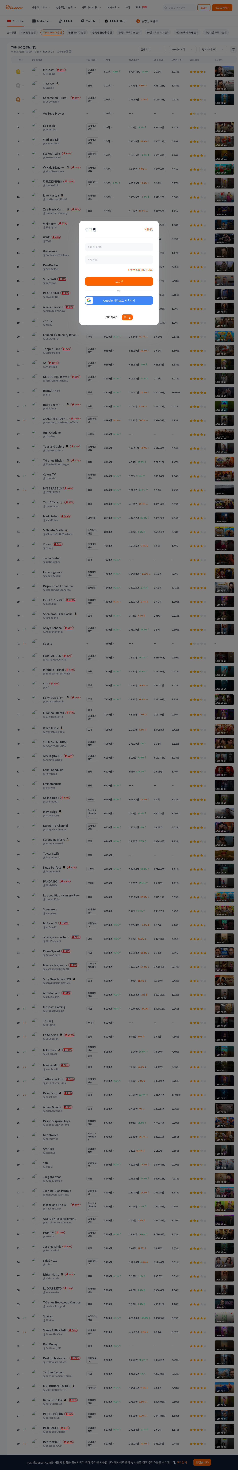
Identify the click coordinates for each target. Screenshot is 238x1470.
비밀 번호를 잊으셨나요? (140, 270)
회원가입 (148, 229)
